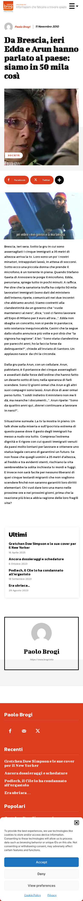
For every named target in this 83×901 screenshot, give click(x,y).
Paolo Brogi (22, 27)
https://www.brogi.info (41, 659)
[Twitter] (38, 731)
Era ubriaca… (19, 585)
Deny (41, 874)
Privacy (52, 895)
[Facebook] (10, 731)
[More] (59, 180)
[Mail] (24, 731)
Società (14, 155)
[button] (76, 822)
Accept (41, 862)
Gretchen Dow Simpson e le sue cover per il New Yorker (42, 545)
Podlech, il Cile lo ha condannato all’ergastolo (36, 572)
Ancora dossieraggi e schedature (36, 558)
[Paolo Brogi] (9, 27)
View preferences (41, 886)
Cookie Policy (32, 895)
